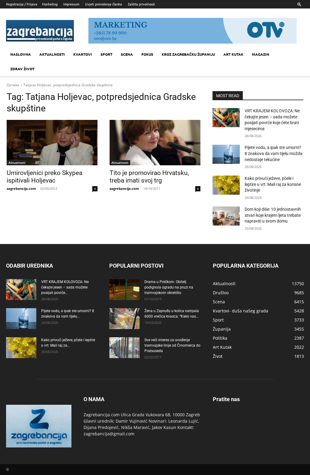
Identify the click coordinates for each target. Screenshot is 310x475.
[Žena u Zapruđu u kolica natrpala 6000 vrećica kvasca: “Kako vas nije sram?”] (124, 318)
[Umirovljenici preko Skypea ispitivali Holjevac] (52, 142)
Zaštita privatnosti (141, 4)
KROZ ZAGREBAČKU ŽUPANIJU (188, 54)
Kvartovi (82, 54)
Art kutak (233, 54)
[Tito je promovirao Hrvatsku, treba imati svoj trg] (155, 142)
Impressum (71, 4)
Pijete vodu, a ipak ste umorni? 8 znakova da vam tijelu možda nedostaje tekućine (273, 153)
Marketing (50, 4)
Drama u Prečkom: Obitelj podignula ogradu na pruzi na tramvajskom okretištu (168, 287)
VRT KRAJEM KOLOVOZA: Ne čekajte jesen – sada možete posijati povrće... (65, 287)
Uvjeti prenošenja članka (103, 4)
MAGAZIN (260, 54)
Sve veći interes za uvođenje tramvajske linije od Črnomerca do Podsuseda (172, 345)
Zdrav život (22, 68)
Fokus (147, 54)
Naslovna (20, 54)
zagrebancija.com (21, 188)
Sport (106, 54)
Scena (127, 54)
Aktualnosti (52, 54)
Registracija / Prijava (21, 4)
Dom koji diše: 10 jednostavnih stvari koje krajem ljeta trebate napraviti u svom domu (273, 215)
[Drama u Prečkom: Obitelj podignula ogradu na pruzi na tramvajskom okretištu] (124, 289)
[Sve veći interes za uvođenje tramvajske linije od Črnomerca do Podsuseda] (124, 347)
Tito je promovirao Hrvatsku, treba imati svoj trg (149, 176)
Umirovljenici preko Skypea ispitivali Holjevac (44, 176)
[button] (299, 4)
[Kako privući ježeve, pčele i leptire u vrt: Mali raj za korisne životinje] (226, 185)
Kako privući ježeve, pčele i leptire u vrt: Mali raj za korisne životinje (273, 184)
